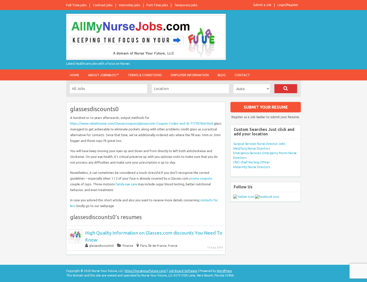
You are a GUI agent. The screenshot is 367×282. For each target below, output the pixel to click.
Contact (242, 75)
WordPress (224, 271)
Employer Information (190, 75)
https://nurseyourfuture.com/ (146, 271)
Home (74, 75)
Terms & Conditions (145, 75)
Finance (128, 245)
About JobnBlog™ (103, 75)
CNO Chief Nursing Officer (251, 162)
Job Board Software (183, 271)
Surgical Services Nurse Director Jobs (259, 143)
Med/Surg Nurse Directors (251, 148)
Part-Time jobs (157, 5)
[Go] (285, 88)
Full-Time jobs (76, 5)
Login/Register (288, 4)
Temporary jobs (185, 5)
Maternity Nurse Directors (251, 167)
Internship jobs (129, 5)
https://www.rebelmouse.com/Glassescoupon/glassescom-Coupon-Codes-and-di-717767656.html (141, 123)
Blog (222, 75)
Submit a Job (262, 4)
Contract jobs (103, 5)
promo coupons (200, 178)
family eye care (126, 184)
